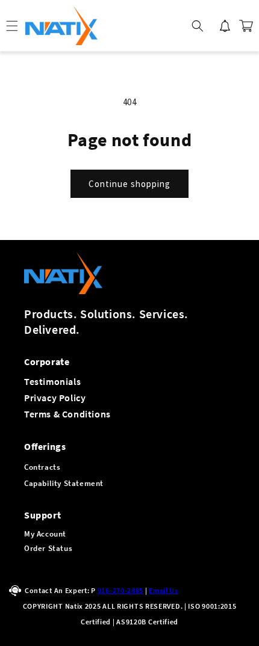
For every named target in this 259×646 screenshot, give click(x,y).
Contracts (42, 467)
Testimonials (52, 381)
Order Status (48, 548)
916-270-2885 (120, 590)
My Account (45, 534)
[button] (197, 26)
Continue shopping (129, 183)
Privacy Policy (55, 398)
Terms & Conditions (67, 414)
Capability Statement (64, 483)
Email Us (163, 590)
